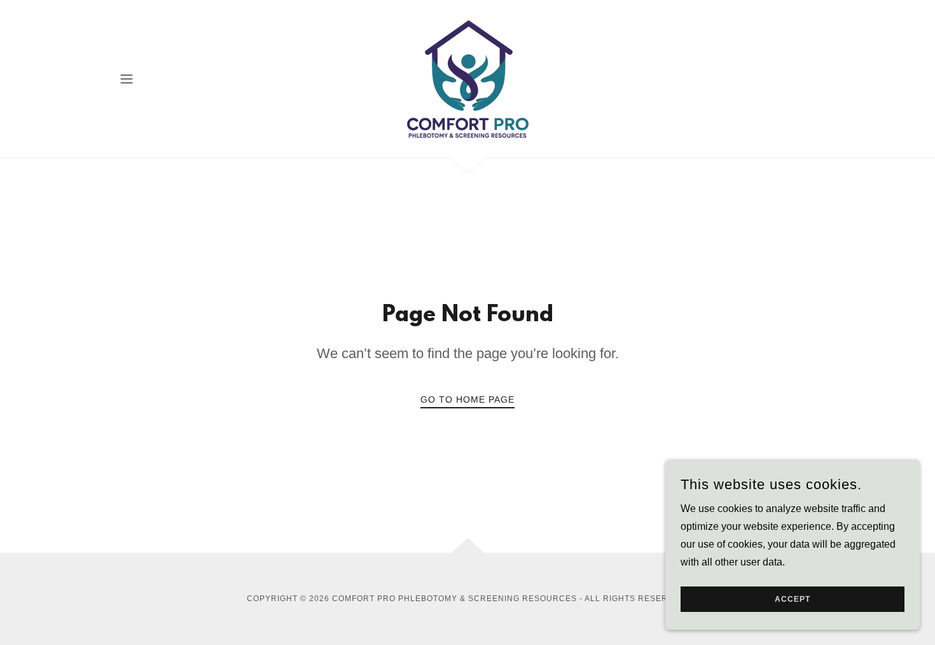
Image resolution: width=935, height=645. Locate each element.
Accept (792, 599)
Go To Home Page (467, 399)
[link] (467, 78)
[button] (126, 79)
